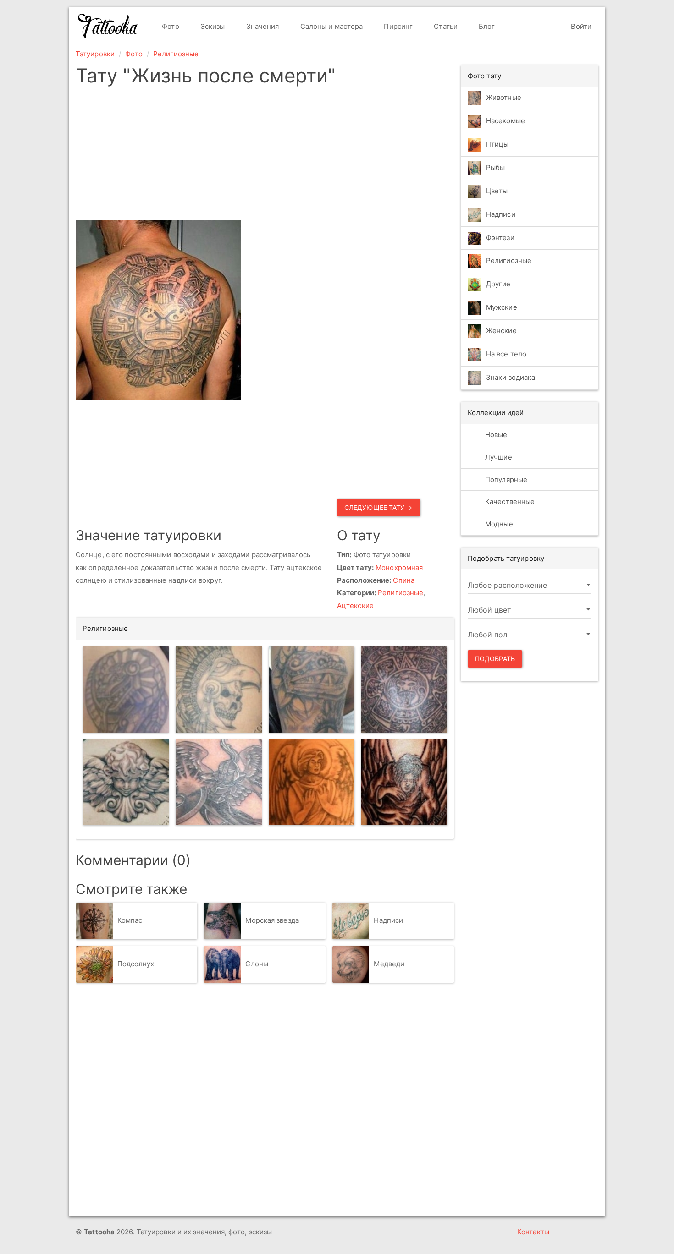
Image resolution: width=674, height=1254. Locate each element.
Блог (486, 26)
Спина (403, 580)
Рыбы (495, 167)
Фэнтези (500, 237)
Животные (503, 97)
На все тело (506, 354)
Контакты (533, 1231)
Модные (498, 524)
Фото (169, 26)
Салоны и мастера (330, 26)
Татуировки (95, 53)
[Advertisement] (265, 156)
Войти (580, 26)
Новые (495, 434)
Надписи (388, 920)
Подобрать (495, 659)
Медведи (389, 963)
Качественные (509, 501)
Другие (498, 284)
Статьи (445, 26)
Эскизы (212, 26)
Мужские (501, 307)
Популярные (505, 479)
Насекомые (505, 120)
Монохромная (399, 567)
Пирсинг (397, 26)
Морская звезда (271, 920)
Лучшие (497, 457)
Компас (130, 920)
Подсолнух (136, 963)
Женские (501, 331)
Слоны (256, 963)
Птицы (497, 144)
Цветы (497, 190)
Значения (261, 26)
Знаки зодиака (510, 377)
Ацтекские (355, 605)
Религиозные (176, 53)
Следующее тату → (378, 507)
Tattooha (108, 26)
